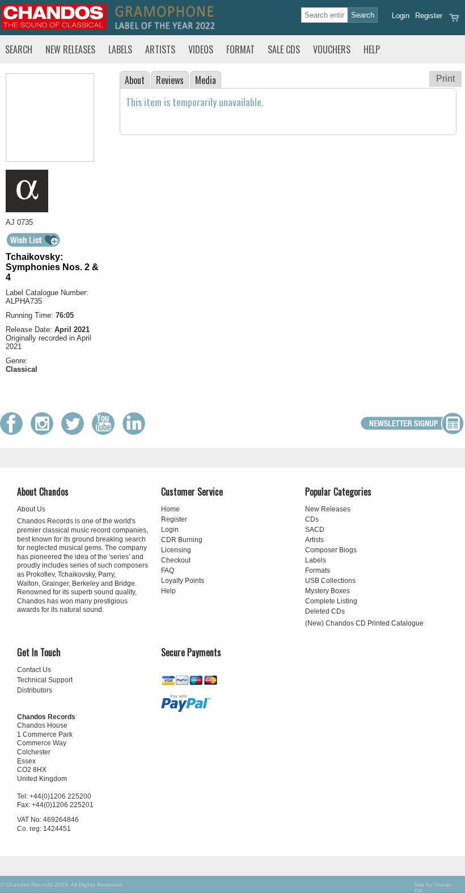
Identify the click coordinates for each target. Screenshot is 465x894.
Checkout (176, 560)
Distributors (34, 690)
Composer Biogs (331, 550)
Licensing (176, 550)
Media (205, 80)
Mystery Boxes (327, 591)
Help (371, 49)
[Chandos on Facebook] (14, 432)
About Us (31, 509)
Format (240, 49)
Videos (200, 49)
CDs (312, 519)
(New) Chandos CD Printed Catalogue (364, 623)
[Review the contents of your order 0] (454, 21)
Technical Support (45, 680)
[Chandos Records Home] (53, 27)
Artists (160, 49)
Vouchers (331, 49)
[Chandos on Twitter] (75, 432)
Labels (120, 49)
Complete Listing (331, 601)
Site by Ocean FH (432, 888)
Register (428, 15)
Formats (317, 570)
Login (400, 15)
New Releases (70, 49)
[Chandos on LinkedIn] (136, 432)
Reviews (170, 80)
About (135, 80)
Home (170, 509)
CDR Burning (181, 540)
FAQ (167, 570)
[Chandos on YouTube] (106, 432)
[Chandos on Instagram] (45, 432)
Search (18, 49)
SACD (314, 530)
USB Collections (330, 581)
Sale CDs (284, 49)
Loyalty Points (182, 581)
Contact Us (34, 670)
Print (445, 78)
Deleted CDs (325, 611)
